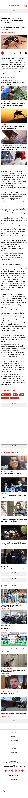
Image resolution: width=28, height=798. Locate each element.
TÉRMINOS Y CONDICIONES (14, 775)
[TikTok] (9, 771)
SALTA (14, 744)
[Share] (2, 53)
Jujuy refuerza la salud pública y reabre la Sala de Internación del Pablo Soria (13, 671)
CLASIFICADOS (14, 752)
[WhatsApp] (19, 771)
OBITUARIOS (14, 748)
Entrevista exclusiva (7, 690)
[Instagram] (22, 771)
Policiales (4, 517)
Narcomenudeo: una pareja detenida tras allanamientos (13, 544)
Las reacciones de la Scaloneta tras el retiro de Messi (12, 649)
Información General (6, 16)
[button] (9, 53)
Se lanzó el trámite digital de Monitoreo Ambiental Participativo (14, 627)
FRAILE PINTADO (5, 711)
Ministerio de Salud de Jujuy (11, 80)
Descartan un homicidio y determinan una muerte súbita (13, 714)
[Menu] (2, 5)
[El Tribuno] (14, 5)
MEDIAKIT (14, 783)
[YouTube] (5, 771)
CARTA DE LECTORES (14, 740)
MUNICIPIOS (14, 732)
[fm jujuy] (25, 6)
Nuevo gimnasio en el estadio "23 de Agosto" (13, 496)
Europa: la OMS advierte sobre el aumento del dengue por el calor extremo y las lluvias (13, 105)
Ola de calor (5, 101)
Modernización (5, 625)
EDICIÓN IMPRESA (14, 736)
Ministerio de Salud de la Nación (12, 145)
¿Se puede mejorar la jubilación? (12, 473)
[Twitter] (12, 771)
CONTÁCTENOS (14, 779)
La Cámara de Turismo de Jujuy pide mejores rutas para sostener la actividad (13, 692)
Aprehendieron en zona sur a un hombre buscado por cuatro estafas (13, 568)
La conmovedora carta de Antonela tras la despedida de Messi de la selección (11, 606)
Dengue (3, 124)
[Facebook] (16, 771)
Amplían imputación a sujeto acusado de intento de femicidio (14, 520)
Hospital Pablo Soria (7, 668)
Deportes (3, 493)
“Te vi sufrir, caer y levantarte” (10, 603)
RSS (14, 787)
